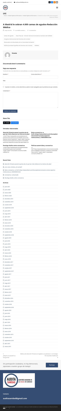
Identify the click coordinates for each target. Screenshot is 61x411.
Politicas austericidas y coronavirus (42, 145)
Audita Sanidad (11, 407)
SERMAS (37, 45)
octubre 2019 (8, 205)
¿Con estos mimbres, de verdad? (13, 167)
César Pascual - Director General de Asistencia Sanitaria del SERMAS (34, 36)
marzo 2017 (8, 289)
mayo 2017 (7, 283)
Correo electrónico (36, 74)
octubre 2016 (8, 304)
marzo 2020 (8, 192)
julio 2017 (7, 277)
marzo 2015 (8, 346)
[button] (57, 7)
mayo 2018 (7, 247)
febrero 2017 (8, 292)
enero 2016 (8, 331)
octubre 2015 (8, 337)
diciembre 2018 (9, 226)
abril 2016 (7, 322)
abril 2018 (7, 250)
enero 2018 (8, 259)
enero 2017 (8, 295)
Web (4, 80)
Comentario (6, 91)
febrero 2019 (8, 220)
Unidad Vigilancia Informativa (15, 15)
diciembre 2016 (9, 298)
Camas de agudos (9, 36)
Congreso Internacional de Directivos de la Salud (17, 39)
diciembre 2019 (9, 199)
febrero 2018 (8, 256)
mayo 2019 (7, 214)
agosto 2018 (8, 238)
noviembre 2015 (9, 334)
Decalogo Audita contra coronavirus (14, 145)
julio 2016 (7, 313)
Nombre (5, 74)
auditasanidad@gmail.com (22, 2)
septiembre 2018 (9, 235)
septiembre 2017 (9, 271)
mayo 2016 (7, 319)
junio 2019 (7, 211)
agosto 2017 (8, 274)
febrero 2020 (8, 195)
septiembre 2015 (9, 340)
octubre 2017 (8, 268)
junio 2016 (7, 316)
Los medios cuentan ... (20, 30)
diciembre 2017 (9, 262)
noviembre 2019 (9, 201)
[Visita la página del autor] (7, 55)
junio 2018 (7, 244)
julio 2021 (7, 186)
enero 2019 (8, 223)
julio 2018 (7, 241)
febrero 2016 (8, 328)
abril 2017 (7, 286)
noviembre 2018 (9, 229)
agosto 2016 (8, 310)
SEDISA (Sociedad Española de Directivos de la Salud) (18, 45)
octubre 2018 (8, 232)
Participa (52, 365)
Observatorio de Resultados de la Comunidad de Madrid (19, 42)
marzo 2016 (8, 325)
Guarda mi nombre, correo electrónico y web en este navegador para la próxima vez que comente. (31, 87)
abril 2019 (7, 217)
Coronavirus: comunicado (11, 175)
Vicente (14, 53)
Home (5, 15)
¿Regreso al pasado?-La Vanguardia (9, 356)
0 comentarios (32, 30)
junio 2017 (7, 280)
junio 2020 (7, 189)
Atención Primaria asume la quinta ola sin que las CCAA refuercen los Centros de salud (16, 133)
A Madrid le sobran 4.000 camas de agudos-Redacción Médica (30, 26)
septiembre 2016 (9, 307)
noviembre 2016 (9, 301)
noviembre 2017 (9, 265)
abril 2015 (7, 343)
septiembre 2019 (9, 208)
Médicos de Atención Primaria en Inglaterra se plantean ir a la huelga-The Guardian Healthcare (39, 354)
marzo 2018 (8, 253)
